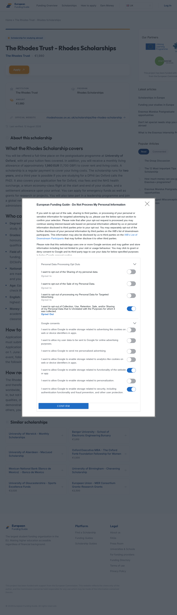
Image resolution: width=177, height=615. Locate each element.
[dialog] (88, 307)
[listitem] (88, 264)
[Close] (148, 205)
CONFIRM (63, 406)
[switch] (131, 271)
